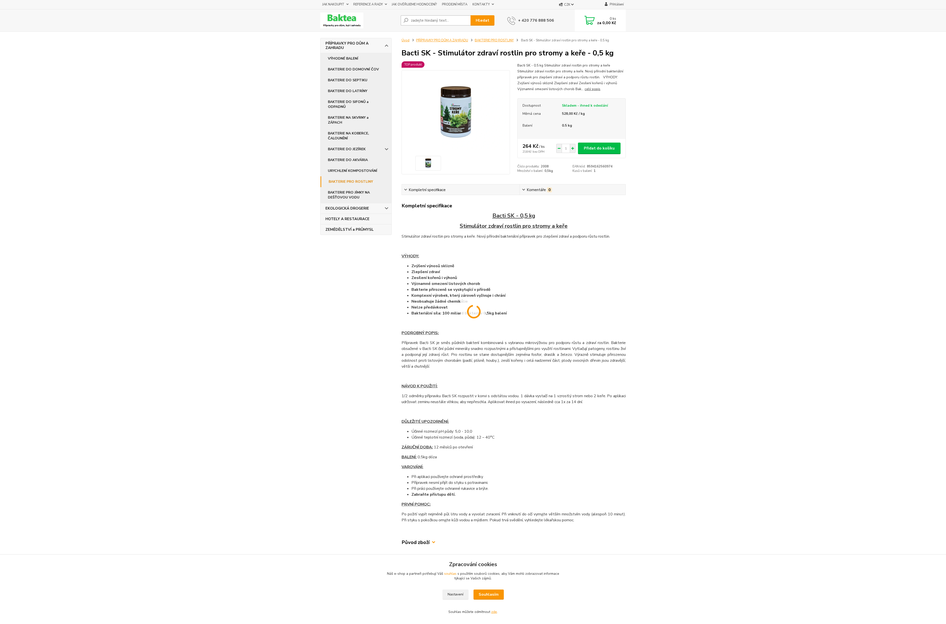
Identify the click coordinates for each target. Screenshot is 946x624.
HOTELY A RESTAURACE (347, 218)
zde (494, 611)
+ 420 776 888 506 (536, 20)
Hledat (482, 20)
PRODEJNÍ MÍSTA (454, 4)
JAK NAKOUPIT (333, 4)
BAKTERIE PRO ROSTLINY (351, 181)
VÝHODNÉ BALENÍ (343, 58)
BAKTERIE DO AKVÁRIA (348, 160)
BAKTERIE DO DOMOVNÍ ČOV (353, 69)
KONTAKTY (481, 4)
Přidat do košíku (599, 148)
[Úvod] (358, 20)
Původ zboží (416, 542)
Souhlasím (489, 594)
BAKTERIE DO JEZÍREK (347, 149)
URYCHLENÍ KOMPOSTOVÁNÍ (352, 170)
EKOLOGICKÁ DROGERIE (347, 208)
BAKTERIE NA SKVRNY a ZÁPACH (348, 120)
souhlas (450, 573)
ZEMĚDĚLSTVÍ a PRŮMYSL (349, 229)
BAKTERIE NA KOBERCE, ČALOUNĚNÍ (348, 136)
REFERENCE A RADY (368, 4)
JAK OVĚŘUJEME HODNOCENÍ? (414, 4)
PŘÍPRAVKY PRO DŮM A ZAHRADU (347, 45)
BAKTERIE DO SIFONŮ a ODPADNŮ (348, 104)
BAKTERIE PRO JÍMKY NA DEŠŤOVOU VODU (349, 195)
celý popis (592, 89)
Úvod (405, 40)
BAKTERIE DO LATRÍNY (347, 91)
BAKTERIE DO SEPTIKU (347, 80)
